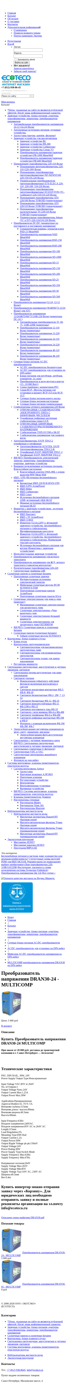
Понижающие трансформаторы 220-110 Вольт (38, 163)
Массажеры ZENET (24, 842)
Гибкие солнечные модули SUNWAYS (40, 635)
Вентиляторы (27, 782)
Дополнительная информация (24, 27)
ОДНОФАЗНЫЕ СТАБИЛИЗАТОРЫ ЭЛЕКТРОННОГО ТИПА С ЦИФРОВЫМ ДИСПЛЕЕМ (40, 412)
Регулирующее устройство (34, 780)
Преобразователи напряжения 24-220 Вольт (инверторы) (40, 346)
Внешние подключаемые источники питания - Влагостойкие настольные (38, 467)
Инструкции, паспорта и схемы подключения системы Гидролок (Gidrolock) (26, 868)
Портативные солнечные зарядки (31, 576)
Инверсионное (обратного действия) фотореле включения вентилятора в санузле (39, 684)
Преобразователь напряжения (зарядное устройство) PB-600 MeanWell (41, 159)
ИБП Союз (25, 494)
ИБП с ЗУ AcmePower (31, 517)
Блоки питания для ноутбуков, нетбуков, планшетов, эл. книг (41, 377)
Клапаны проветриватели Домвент (32, 797)
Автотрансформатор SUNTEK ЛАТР (39, 446)
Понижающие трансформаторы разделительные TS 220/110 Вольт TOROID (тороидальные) (38, 212)
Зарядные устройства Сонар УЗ (36, 149)
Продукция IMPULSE (25, 847)
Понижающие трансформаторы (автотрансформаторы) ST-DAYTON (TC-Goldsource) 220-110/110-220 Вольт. (42, 192)
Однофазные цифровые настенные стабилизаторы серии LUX (38, 419)
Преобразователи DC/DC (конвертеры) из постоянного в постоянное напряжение (36, 224)
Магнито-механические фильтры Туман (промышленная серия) (41, 829)
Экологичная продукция (20, 839)
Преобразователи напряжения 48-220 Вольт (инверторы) (40, 357)
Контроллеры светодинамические (32, 644)
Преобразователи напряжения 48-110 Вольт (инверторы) (39, 351)
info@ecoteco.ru (35, 1370)
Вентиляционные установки (35, 785)
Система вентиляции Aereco (29, 768)
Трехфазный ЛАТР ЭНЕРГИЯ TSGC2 (40, 455)
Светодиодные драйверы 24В (29, 570)
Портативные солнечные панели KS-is (40, 596)
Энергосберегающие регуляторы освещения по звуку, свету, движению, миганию (39, 730)
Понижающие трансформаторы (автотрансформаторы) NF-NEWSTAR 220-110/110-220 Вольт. (40, 175)
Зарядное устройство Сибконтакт (37, 146)
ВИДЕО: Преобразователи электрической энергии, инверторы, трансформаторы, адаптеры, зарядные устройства (36, 460)
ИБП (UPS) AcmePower (32, 486)
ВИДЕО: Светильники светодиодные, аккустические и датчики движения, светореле (39, 744)
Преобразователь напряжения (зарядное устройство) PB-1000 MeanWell (41, 154)
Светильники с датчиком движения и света (37, 740)
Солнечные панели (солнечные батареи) (35, 633)
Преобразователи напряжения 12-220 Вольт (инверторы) (40, 334)
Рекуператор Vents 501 (32, 805)
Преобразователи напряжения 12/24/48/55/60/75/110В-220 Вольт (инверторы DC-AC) (38, 316)
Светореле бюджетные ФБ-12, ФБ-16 (39, 700)
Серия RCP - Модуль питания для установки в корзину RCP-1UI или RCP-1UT (41, 393)
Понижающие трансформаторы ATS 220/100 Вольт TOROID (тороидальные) (41, 199)
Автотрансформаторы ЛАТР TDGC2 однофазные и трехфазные (33, 442)
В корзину (6, 1026)
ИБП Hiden (26, 488)
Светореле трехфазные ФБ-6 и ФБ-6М (40, 715)
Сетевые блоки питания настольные (39, 401)
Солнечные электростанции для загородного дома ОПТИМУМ (37, 623)
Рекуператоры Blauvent (32, 808)
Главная (11, 13)
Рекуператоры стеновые (26, 799)
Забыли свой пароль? (25, 71)
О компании (20, 30)
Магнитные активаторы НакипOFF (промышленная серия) (39, 835)
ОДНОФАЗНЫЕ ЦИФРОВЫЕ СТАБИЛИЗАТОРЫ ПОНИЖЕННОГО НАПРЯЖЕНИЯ (41, 426)
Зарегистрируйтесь (24, 68)
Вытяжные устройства (32, 788)
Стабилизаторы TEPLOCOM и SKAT (40, 432)
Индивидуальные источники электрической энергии (35, 580)
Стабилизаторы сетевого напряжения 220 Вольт (39, 406)
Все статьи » (48, 873)
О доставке (13, 21)
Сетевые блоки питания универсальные (41, 404)
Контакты (12, 24)
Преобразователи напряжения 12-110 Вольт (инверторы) (39, 329)
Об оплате (12, 18)
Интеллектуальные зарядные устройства (35, 553)
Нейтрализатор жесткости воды (30, 814)
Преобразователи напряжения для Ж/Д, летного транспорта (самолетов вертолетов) (39, 563)
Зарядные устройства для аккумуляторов (35, 138)
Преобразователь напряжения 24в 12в (21, 873)
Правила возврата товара (27, 33)
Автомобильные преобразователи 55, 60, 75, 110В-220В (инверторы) (41, 323)
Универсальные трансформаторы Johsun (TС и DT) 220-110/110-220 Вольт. (41, 219)
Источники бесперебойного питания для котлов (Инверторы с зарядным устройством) (41, 548)
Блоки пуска (20, 641)
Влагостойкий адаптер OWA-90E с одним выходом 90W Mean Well (42, 473)
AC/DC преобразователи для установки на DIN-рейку (36, 948)
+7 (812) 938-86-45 (11, 87)
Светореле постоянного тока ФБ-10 (39, 709)
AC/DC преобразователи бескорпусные (41, 367)
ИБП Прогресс (28, 514)
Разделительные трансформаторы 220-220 (36, 568)
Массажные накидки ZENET (29, 845)
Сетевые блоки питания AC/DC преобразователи (31, 363)
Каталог (11, 15)
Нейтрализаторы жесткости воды (25, 811)
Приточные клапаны (31, 777)
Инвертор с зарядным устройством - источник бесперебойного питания (38, 510)
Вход (10, 44)
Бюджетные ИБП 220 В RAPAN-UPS (40, 483)
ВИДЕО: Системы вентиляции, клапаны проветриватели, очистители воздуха (35, 792)
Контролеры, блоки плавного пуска (26, 638)
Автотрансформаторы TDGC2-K (37, 449)
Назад (10, 917)
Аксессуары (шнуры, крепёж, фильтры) (35, 135)
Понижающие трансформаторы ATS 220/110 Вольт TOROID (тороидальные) (41, 204)
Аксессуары (26, 771)
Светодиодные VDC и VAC (28, 751)
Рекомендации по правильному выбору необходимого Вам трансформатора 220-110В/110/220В (31, 864)
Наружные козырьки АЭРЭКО (36, 774)
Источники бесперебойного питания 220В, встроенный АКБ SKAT (39, 498)
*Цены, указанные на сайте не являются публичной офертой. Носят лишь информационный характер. (35, 111)
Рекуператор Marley (30, 802)
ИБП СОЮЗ (26, 520)
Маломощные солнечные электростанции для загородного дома (42, 606)
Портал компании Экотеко (28, 35)
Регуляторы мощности (26, 664)
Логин (17, 47)
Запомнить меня (26, 59)
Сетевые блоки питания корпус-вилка (40, 398)
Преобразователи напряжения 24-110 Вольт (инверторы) (39, 340)
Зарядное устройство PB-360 (35, 144)
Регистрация (14, 41)
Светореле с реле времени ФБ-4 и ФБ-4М (42, 712)
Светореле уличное (24, 678)
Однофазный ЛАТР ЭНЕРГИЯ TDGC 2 (41, 452)
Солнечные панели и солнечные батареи (29, 573)
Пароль (18, 53)
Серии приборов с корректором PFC (39, 387)
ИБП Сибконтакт (29, 491)
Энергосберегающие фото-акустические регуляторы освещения (41, 736)
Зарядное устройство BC (33, 141)
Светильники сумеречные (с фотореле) (34, 749)
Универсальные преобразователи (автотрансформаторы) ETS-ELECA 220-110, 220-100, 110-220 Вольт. (41, 183)
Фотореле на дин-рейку (26, 760)
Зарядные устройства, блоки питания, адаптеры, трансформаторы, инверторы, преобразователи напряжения (33, 118)
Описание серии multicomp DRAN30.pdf (22, 1217)
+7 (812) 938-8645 (16, 1370)
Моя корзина (8, 102)
